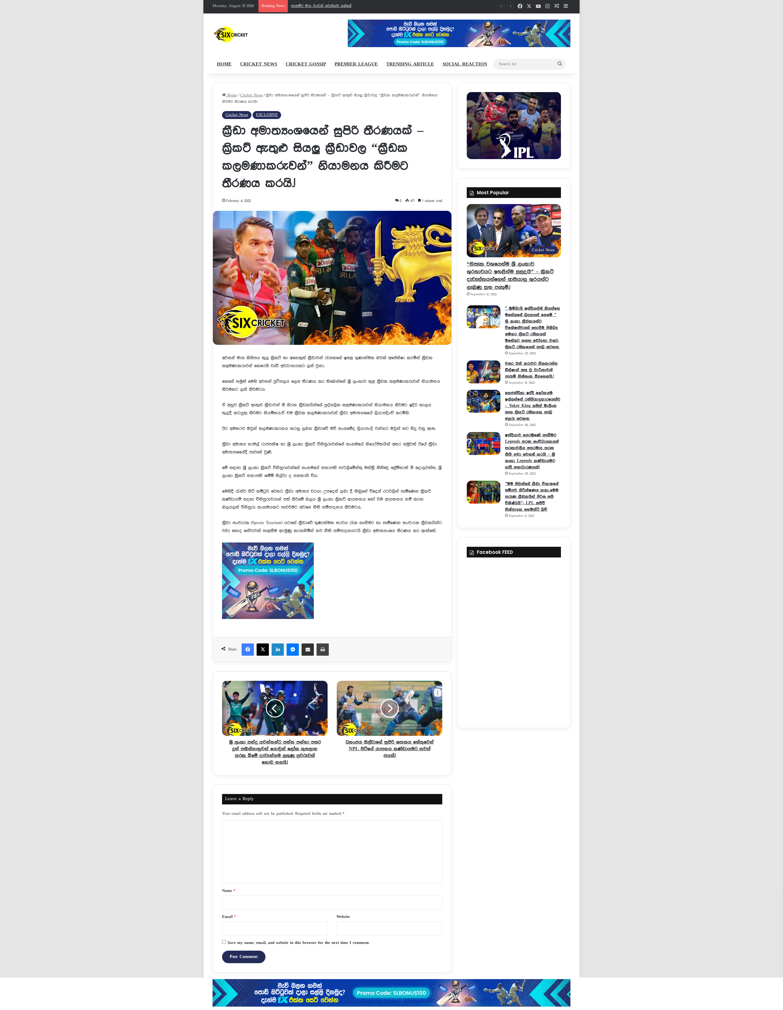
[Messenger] (293, 649)
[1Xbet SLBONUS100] (391, 993)
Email (229, 917)
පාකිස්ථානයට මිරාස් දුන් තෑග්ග (317, 6)
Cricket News (258, 64)
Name (228, 891)
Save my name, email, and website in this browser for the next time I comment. (298, 943)
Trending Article (410, 64)
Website (343, 917)
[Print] (323, 649)
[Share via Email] (308, 649)
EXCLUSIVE (267, 115)
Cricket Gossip (306, 64)
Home (224, 64)
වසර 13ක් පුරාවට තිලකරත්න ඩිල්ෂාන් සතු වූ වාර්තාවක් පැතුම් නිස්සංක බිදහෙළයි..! (531, 369)
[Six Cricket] (249, 34)
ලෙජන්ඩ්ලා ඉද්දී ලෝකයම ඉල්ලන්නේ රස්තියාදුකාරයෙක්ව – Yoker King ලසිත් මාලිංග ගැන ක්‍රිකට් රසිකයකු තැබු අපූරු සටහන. (532, 406)
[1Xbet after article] (332, 582)
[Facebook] (248, 649)
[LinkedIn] (278, 649)
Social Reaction (465, 64)
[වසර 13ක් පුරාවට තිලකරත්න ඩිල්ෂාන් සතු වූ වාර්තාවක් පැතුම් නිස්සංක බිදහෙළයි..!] (483, 371)
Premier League (356, 64)
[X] (263, 649)
